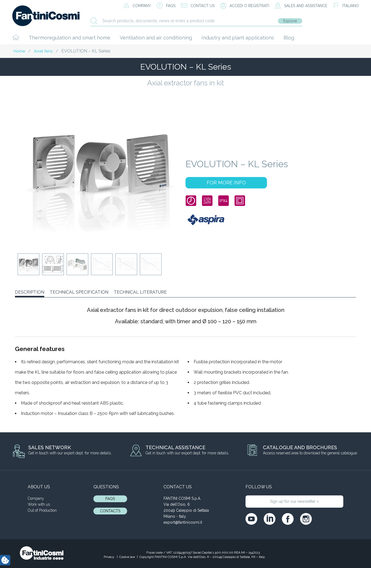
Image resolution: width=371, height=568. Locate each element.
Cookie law (127, 557)
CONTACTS (110, 511)
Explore (290, 21)
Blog (289, 38)
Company (36, 498)
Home (19, 51)
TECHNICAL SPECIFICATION (79, 292)
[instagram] (306, 519)
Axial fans (43, 51)
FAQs (110, 498)
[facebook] (288, 519)
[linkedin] (269, 519)
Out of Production (42, 510)
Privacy (109, 557)
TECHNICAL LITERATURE (140, 292)
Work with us (39, 504)
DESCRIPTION (29, 292)
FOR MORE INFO (226, 182)
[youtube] (251, 519)
